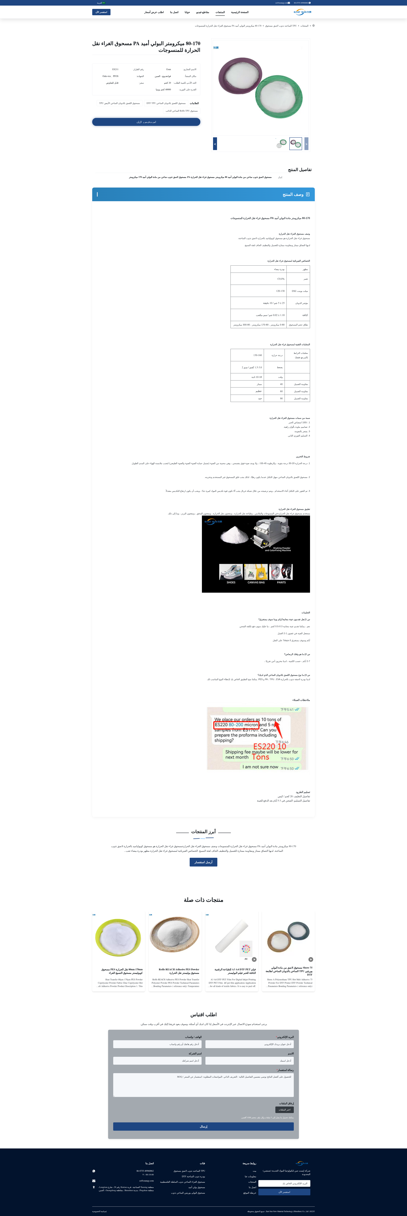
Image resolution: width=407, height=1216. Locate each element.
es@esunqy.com (282, 2)
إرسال (203, 1126)
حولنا (187, 12)
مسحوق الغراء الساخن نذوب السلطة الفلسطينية (182, 1181)
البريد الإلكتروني (285, 1037)
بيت (254, 1170)
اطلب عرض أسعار (154, 12)
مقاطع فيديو (202, 12)
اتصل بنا (174, 12)
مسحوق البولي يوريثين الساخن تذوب (188, 1192)
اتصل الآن (288, 986)
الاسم (291, 1053)
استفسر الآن (101, 12)
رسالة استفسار (285, 1070)
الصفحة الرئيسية (239, 12)
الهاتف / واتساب (193, 1037)
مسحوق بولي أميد (196, 1187)
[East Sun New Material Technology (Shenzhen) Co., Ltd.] (302, 12)
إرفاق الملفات (286, 1103)
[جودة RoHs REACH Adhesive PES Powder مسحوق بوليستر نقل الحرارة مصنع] (175, 937)
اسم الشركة (195, 1053)
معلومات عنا (250, 1176)
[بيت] (313, 25)
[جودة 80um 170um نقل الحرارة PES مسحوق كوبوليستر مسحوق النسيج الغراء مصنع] (118, 937)
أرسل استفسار (203, 862)
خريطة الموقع (249, 1192)
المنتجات (220, 12)
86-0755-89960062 (145, 1170)
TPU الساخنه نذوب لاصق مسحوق (281, 25)
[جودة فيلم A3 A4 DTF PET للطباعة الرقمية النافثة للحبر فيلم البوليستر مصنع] (231, 937)
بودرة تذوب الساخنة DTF (193, 1176)
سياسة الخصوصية (99, 1211)
